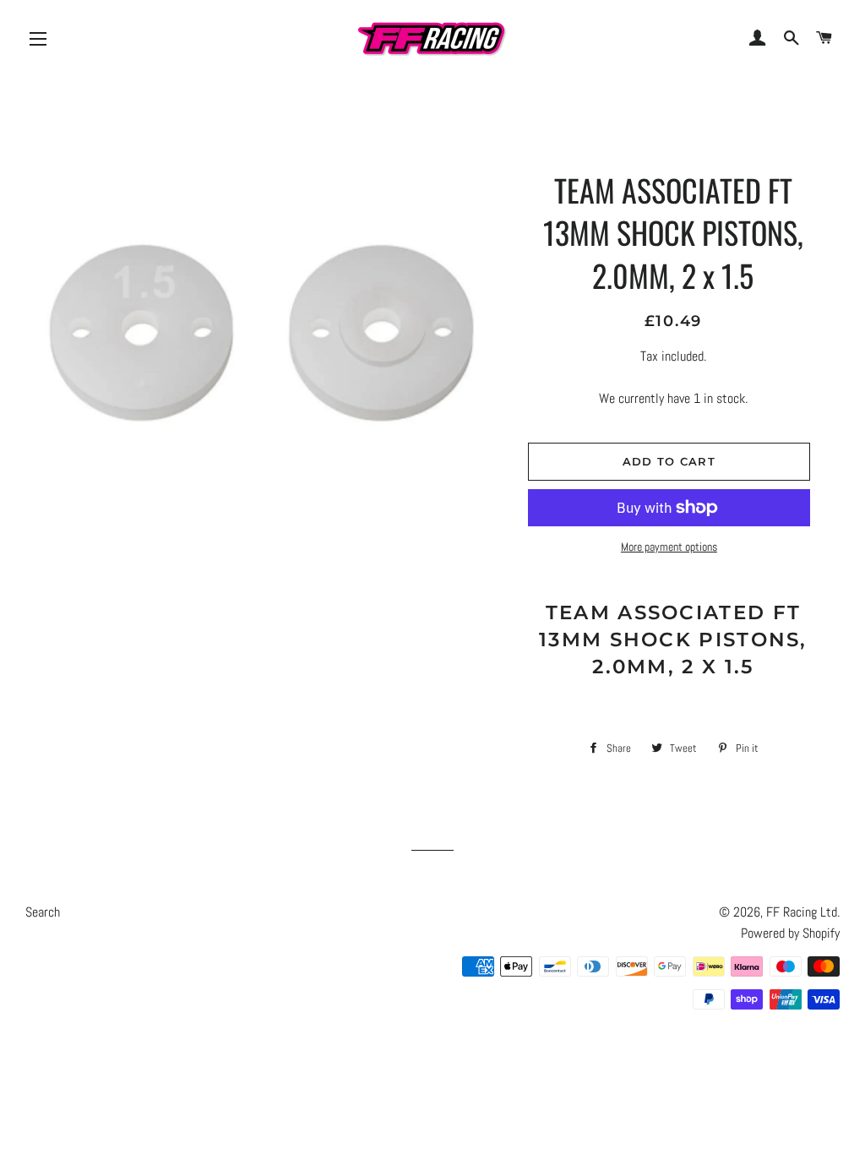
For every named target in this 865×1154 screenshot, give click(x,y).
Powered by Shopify (790, 933)
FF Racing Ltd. (803, 912)
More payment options (669, 546)
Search (42, 912)
